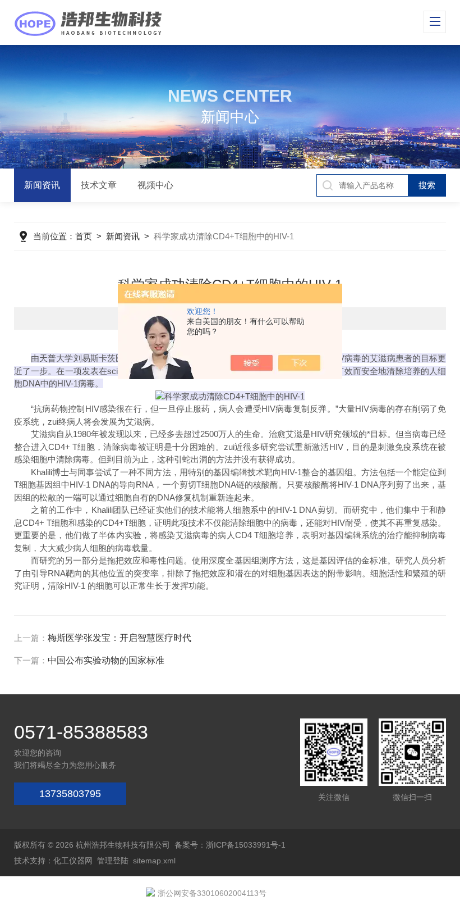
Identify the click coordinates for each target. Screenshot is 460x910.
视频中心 (155, 185)
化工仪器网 (73, 860)
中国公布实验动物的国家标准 (106, 660)
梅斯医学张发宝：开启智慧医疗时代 (119, 638)
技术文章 (99, 185)
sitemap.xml (154, 860)
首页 (83, 236)
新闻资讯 (42, 185)
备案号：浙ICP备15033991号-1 (230, 844)
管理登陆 (112, 860)
